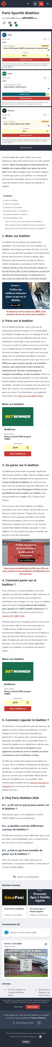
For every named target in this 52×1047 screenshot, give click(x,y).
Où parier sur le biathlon (13, 207)
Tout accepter (32, 1007)
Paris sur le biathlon (12, 204)
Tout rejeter (18, 1007)
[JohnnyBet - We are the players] (3, 3)
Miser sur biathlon (11, 200)
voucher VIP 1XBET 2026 (13, 616)
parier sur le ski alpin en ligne (30, 396)
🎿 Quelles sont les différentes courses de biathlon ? (27, 225)
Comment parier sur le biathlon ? (17, 211)
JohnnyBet (10, 18)
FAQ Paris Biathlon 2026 (14, 218)
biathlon (26, 1042)
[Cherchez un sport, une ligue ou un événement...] (28, 3)
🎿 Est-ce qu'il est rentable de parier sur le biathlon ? (27, 228)
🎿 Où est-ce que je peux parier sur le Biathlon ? (25, 222)
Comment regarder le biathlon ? (16, 214)
